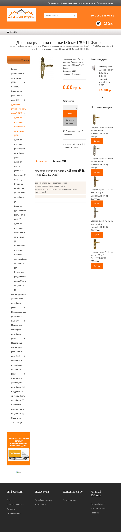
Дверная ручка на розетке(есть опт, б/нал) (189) (20, 149)
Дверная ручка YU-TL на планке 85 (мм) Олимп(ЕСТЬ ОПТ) (102, 193)
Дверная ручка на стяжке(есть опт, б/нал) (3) (19, 232)
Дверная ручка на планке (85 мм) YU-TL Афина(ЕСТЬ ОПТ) (102, 130)
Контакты (11, 509)
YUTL (80, 59)
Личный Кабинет (98, 504)
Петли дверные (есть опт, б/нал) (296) (18, 316)
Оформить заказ (105, 3)
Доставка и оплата (15, 504)
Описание (41, 161)
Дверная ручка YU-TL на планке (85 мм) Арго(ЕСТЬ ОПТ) (102, 255)
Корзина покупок (87, 3)
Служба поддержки (43, 500)
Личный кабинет (69, 3)
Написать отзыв (71, 147)
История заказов (98, 508)
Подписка (95, 513)
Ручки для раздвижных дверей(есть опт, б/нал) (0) (20, 281)
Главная (11, 46)
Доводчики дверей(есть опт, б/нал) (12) (18, 382)
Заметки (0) (53, 3)
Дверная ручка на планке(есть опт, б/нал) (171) (20, 126)
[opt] (18, 472)
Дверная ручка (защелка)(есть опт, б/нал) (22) (20, 171)
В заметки (70, 131)
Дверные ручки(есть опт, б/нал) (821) (18, 108)
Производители (69, 500)
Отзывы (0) (59, 161)
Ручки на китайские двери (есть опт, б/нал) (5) (19, 193)
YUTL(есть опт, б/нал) (103, 46)
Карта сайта (40, 504)
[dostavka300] (18, 448)
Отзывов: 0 (78, 144)
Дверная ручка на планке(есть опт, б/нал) (70, 46)
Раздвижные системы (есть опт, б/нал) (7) (18, 395)
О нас (9, 500)
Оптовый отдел (14, 513)
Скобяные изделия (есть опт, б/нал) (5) (17, 409)
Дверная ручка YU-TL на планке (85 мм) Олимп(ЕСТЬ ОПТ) (102, 224)
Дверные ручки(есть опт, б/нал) (33, 46)
